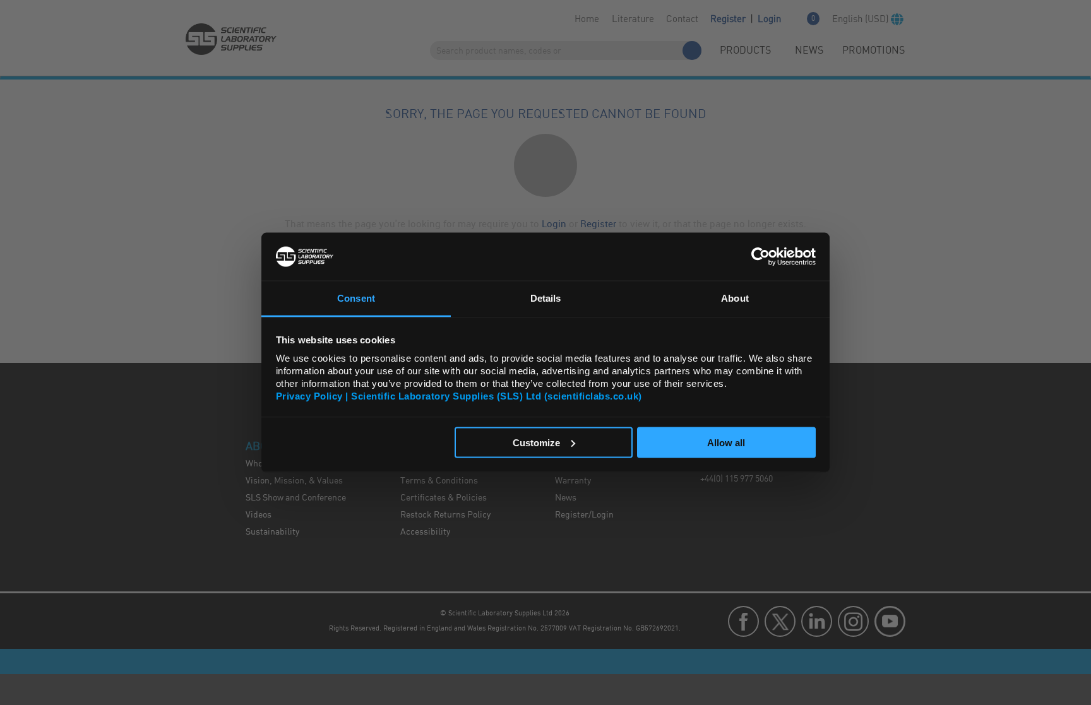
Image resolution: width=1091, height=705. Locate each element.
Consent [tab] (356, 298)
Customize (536, 442)
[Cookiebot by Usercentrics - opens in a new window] (760, 256)
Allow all (726, 442)
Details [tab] (545, 298)
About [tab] (735, 298)
